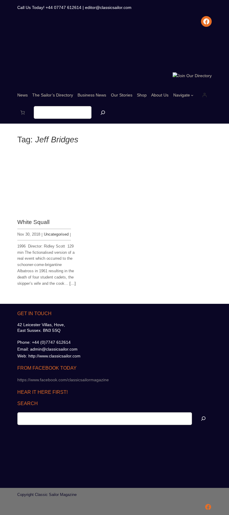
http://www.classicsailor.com (54, 356)
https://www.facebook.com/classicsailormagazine (63, 379)
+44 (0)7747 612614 (51, 342)
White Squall (33, 222)
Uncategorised (56, 234)
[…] (72, 283)
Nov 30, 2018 (28, 234)
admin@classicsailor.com (54, 349)
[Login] (204, 95)
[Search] (103, 112)
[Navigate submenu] (192, 95)
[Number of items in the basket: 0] (22, 112)
